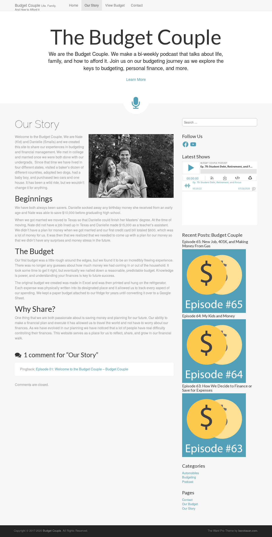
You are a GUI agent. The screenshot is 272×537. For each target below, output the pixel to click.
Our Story (92, 5)
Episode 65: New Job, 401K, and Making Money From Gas (215, 243)
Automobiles (190, 473)
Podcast (187, 481)
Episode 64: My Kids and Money (208, 315)
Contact (137, 5)
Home (73, 5)
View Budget (115, 5)
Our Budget (190, 504)
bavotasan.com (247, 531)
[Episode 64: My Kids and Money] (214, 350)
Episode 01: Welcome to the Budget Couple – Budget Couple (82, 369)
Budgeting (189, 477)
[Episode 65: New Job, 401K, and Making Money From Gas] (214, 280)
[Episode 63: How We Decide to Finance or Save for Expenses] (214, 424)
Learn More (136, 79)
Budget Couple (35, 6)
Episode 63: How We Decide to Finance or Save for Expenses (217, 388)
